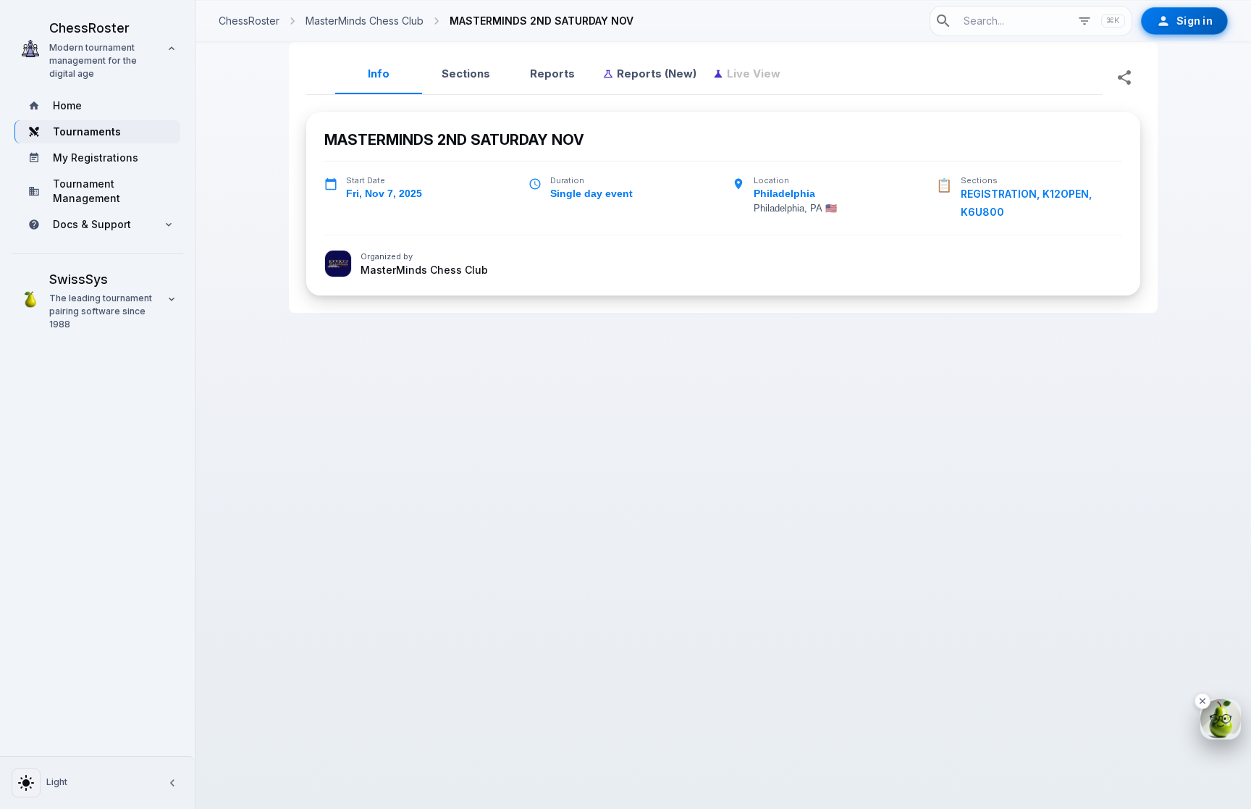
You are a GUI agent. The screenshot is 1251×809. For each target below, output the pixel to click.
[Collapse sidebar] (172, 783)
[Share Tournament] (1124, 77)
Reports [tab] (552, 73)
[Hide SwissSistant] (1202, 701)
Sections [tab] (466, 73)
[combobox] (1013, 21)
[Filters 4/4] (1084, 21)
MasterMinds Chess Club (424, 270)
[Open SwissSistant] (1220, 719)
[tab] (649, 73)
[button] (97, 48)
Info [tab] (378, 73)
